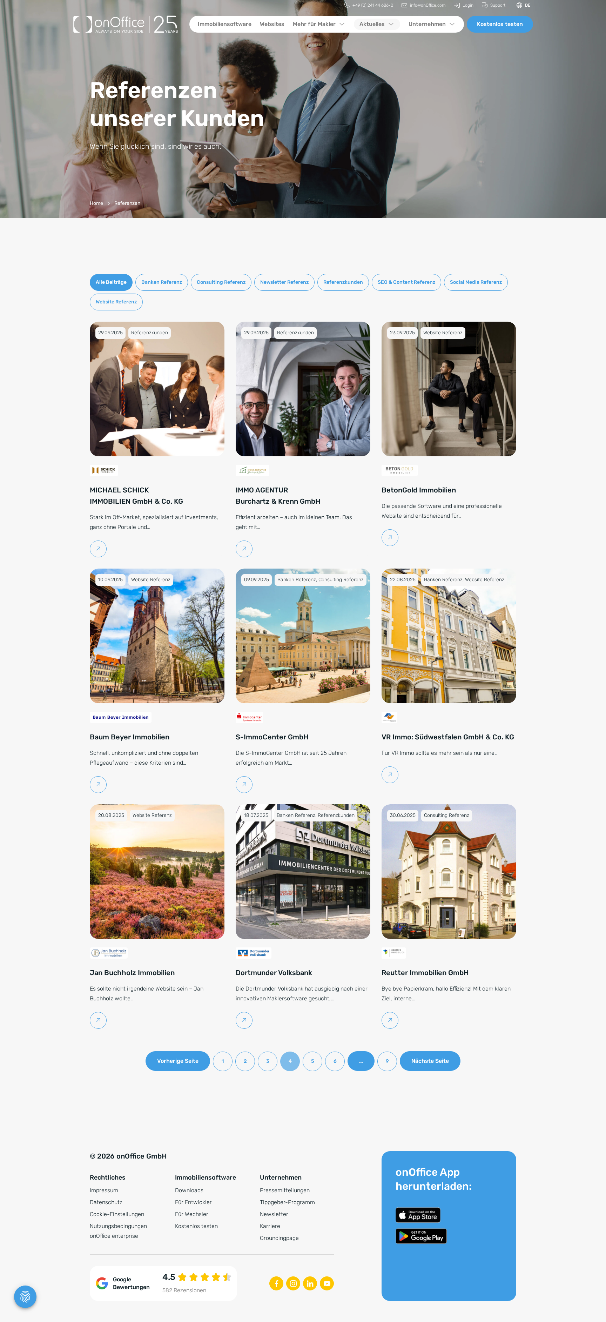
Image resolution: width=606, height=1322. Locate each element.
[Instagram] (293, 1283)
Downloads (189, 1190)
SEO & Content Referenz (406, 282)
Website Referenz (116, 302)
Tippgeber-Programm (287, 1202)
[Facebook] (276, 1283)
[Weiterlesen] (98, 549)
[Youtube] (327, 1283)
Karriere (270, 1226)
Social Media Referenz (476, 282)
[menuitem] (368, 5)
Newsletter (274, 1214)
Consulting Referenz (221, 282)
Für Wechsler (191, 1214)
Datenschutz (106, 1202)
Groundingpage (279, 1238)
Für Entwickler (193, 1202)
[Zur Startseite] (125, 24)
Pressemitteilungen (285, 1190)
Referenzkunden (343, 282)
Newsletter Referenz (284, 282)
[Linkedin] (310, 1283)
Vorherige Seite (177, 1061)
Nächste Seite (430, 1061)
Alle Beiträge (111, 282)
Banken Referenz (161, 282)
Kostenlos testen (500, 24)
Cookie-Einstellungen (117, 1214)
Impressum (104, 1190)
